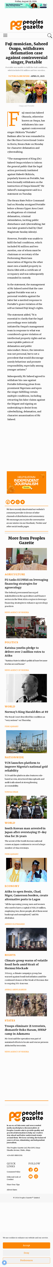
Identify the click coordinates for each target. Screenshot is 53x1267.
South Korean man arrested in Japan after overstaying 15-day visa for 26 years (25, 832)
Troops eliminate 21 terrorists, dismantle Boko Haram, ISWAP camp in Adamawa (25, 1029)
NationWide (14, 757)
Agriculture (15, 574)
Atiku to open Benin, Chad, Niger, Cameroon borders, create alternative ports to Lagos (26, 895)
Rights (10, 955)
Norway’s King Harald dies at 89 (26, 711)
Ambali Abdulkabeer (15, 989)
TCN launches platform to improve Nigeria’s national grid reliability (26, 766)
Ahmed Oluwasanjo (15, 924)
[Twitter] (13, 502)
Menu (18, 36)
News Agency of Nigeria (17, 612)
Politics (11, 642)
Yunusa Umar (11, 792)
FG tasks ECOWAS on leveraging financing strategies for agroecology (26, 583)
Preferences (26, 1260)
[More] (22, 502)
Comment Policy (13, 1172)
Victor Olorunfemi (18, 76)
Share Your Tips (13, 1185)
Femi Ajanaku (11, 726)
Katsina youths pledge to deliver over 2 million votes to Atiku (25, 651)
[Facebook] (8, 502)
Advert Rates (12, 1190)
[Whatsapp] (17, 502)
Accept (26, 1245)
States (10, 1020)
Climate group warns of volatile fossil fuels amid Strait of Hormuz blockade (26, 964)
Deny (26, 1253)
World (10, 706)
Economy (12, 886)
